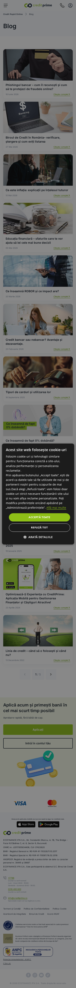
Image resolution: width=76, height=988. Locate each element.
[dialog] (38, 493)
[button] (38, 537)
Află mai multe (56, 508)
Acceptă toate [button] (39, 517)
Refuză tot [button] (39, 527)
